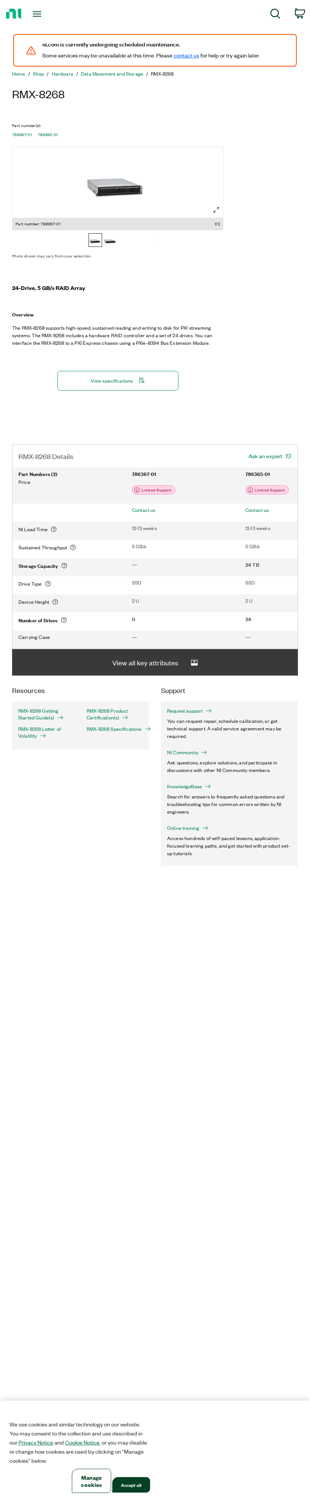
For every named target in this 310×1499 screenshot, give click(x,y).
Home (18, 73)
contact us (186, 55)
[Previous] (82, 241)
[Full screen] (216, 209)
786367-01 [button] (22, 135)
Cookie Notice (82, 1442)
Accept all (131, 1484)
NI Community (182, 752)
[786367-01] (95, 240)
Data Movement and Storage (112, 73)
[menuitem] (275, 15)
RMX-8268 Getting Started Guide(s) (38, 714)
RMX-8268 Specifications (114, 728)
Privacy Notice (36, 1442)
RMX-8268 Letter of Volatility (39, 732)
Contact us (144, 509)
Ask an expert (265, 456)
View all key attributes (145, 662)
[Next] (153, 241)
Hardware (62, 73)
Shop (38, 73)
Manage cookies (91, 1480)
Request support (185, 710)
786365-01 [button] (48, 135)
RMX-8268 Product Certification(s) (107, 714)
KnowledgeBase (184, 786)
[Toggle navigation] (46, 14)
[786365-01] (110, 240)
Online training (183, 828)
